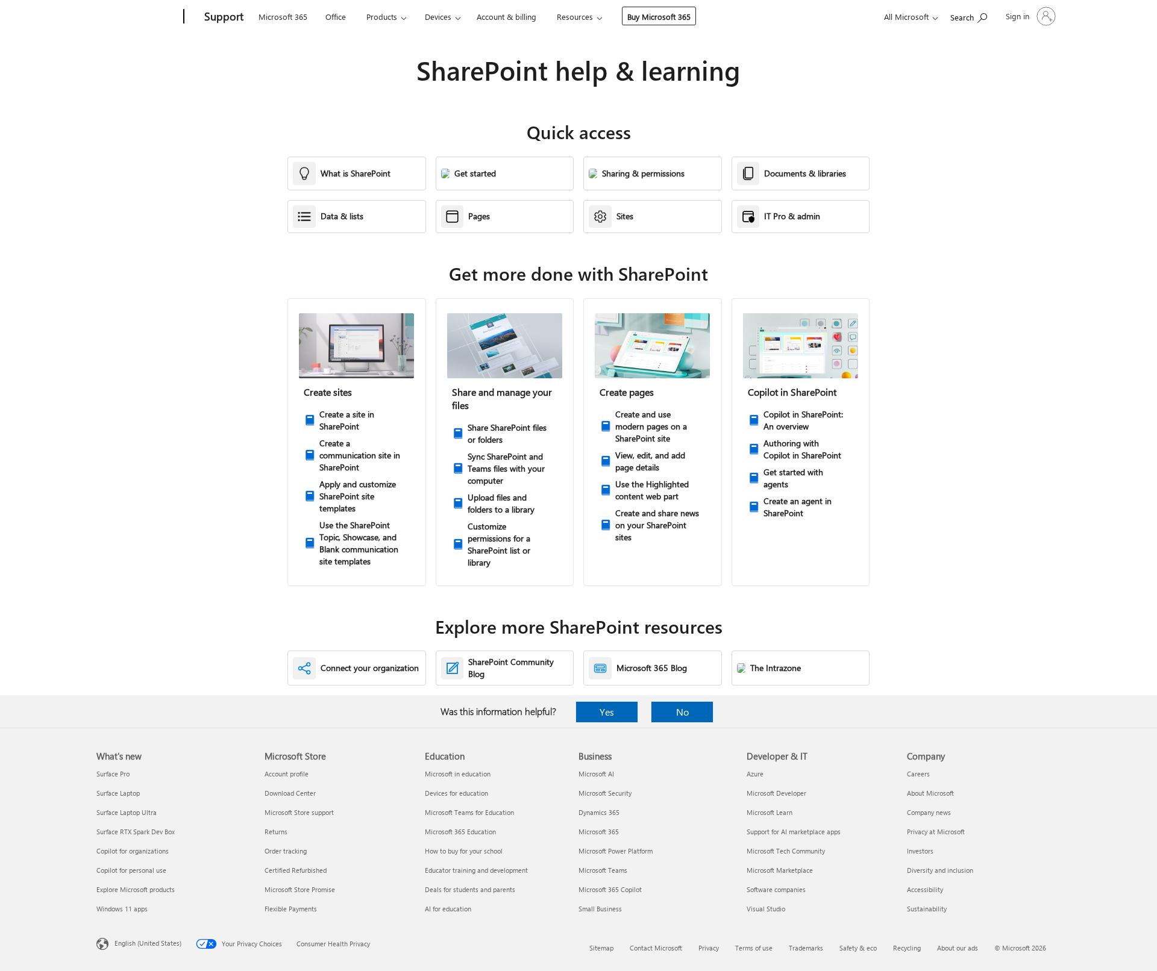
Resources (575, 16)
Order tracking (286, 850)
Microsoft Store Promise (300, 889)
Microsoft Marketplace (780, 870)
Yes (607, 711)
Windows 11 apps (122, 908)
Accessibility (925, 889)
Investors (920, 850)
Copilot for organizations (132, 850)
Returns (276, 831)
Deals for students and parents (470, 889)
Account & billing (506, 16)
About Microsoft (930, 793)
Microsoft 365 (283, 16)
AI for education (448, 908)
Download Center (290, 793)
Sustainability (927, 908)
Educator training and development (476, 870)
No (682, 711)
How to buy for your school (464, 850)
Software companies (776, 889)
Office (335, 16)
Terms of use (754, 947)
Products (381, 16)
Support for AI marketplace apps (794, 831)
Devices (438, 16)
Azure (755, 773)
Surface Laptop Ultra (126, 812)
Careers (918, 773)
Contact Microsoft (656, 947)
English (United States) (147, 943)
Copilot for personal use (131, 870)
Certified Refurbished (296, 870)
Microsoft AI (596, 773)
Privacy (708, 947)
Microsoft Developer (776, 793)
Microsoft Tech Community (786, 850)
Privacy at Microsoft (936, 831)
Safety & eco (858, 947)
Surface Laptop (118, 793)
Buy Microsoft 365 (659, 16)
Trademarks (806, 947)
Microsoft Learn (769, 812)
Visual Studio (766, 908)
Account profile (287, 773)
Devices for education (456, 793)
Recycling (907, 947)
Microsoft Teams (602, 870)
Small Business (600, 908)
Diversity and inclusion (940, 870)
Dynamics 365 (598, 812)
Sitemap (601, 947)
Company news (929, 812)
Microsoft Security (605, 793)
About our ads (957, 947)
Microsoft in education (458, 773)
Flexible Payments (291, 908)
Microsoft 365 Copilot (610, 889)
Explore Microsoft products (135, 889)
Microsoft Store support (299, 812)
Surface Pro (113, 773)
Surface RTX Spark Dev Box (135, 831)
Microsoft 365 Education (460, 831)
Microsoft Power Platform (615, 850)
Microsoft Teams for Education (469, 812)
